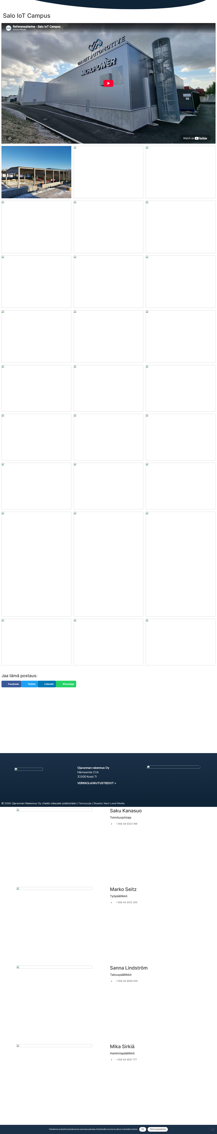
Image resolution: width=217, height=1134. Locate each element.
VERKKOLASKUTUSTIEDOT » (96, 783)
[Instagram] (23, 784)
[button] (11, 684)
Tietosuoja (84, 803)
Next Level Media (114, 803)
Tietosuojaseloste (158, 1129)
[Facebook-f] (15, 784)
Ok (142, 1129)
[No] (212, 1129)
